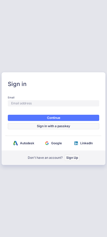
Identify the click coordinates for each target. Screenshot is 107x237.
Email (11, 97)
